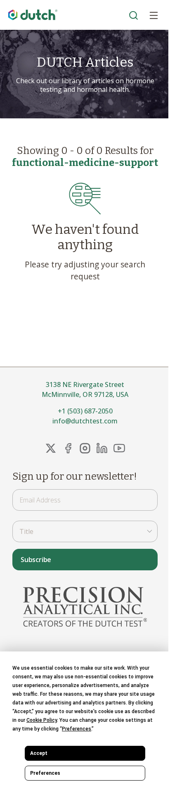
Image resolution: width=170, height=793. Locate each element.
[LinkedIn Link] (102, 448)
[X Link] (51, 448)
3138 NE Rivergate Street (85, 384)
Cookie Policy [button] (41, 720)
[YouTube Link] (119, 448)
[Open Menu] (153, 15)
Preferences (45, 773)
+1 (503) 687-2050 (85, 411)
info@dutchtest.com (85, 420)
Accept (38, 753)
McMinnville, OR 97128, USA (85, 394)
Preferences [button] (76, 729)
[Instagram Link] (85, 448)
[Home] (33, 15)
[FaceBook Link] (68, 448)
